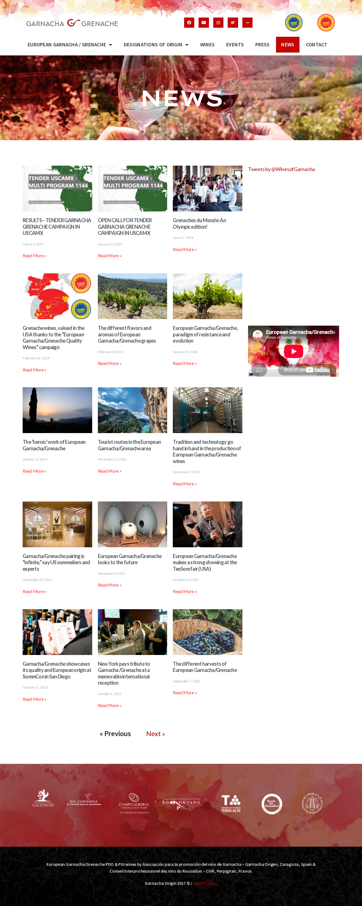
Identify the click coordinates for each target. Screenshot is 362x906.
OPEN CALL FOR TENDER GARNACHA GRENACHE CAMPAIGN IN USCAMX (125, 226)
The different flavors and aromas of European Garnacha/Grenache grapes (127, 334)
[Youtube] (204, 23)
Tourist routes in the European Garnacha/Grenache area (129, 445)
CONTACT (316, 44)
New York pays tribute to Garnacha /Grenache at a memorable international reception (124, 673)
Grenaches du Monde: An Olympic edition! (199, 223)
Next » (155, 733)
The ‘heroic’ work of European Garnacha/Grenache (54, 445)
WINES (207, 44)
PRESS (262, 44)
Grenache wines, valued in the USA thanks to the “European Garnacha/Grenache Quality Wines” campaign (53, 337)
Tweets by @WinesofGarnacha (281, 169)
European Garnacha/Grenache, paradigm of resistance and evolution (205, 334)
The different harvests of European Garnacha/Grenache (205, 667)
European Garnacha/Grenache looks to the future (130, 559)
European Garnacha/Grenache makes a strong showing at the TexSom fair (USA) (205, 562)
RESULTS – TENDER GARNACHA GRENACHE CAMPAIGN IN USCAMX (57, 226)
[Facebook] (189, 23)
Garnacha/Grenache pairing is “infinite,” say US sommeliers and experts (56, 562)
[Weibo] (233, 23)
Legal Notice (205, 883)
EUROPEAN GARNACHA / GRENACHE (67, 44)
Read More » (35, 255)
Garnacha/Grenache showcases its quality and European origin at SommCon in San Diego (57, 670)
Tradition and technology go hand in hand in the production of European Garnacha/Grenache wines (207, 451)
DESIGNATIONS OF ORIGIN (153, 44)
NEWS (287, 44)
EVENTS (235, 44)
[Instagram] (218, 23)
